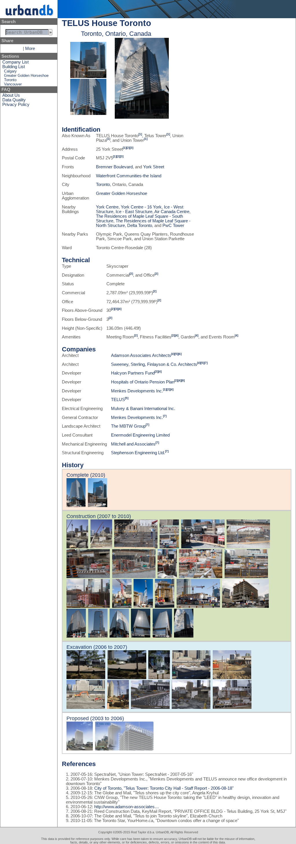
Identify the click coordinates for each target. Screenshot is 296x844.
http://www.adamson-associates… (126, 806)
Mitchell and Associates (133, 444)
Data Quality (14, 100)
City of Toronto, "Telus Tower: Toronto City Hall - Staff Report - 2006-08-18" (163, 788)
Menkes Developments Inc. (137, 391)
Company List (15, 62)
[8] (183, 380)
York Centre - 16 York (141, 207)
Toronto (10, 80)
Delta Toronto (139, 225)
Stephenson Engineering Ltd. (138, 452)
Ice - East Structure (134, 211)
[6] (180, 353)
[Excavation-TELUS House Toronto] (85, 677)
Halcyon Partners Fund (133, 373)
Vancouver (13, 84)
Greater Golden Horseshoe (26, 75)
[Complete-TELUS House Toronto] (88, 76)
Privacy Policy (15, 104)
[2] (128, 147)
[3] (131, 147)
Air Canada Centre (171, 211)
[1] (140, 134)
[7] (206, 362)
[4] (119, 308)
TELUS (118, 399)
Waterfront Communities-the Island (128, 176)
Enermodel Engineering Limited (140, 435)
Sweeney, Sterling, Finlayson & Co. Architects (154, 364)
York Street (153, 167)
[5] (176, 353)
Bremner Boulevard (114, 167)
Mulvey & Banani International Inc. (143, 408)
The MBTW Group (128, 426)
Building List (13, 66)
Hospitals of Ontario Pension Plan (142, 382)
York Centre (107, 207)
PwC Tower (173, 225)
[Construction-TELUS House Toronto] (142, 117)
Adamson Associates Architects (141, 355)
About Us (11, 95)
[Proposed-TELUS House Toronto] (79, 749)
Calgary (10, 71)
